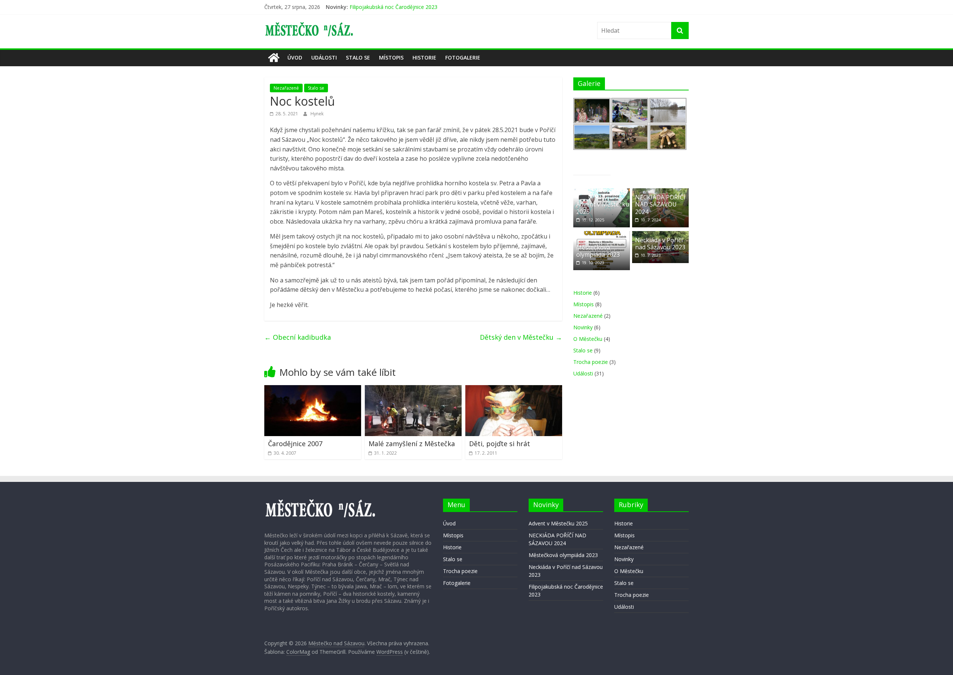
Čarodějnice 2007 (295, 443)
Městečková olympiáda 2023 (598, 251)
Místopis (391, 57)
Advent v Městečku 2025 (602, 207)
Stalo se (358, 57)
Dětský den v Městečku (521, 337)
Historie (424, 57)
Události (324, 57)
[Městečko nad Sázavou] (273, 58)
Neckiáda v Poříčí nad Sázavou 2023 (393, 3)
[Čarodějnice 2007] (312, 390)
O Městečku (587, 338)
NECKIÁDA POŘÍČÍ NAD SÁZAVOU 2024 (660, 204)
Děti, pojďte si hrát (499, 443)
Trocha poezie (590, 361)
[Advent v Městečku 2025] (601, 192)
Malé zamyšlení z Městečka (412, 443)
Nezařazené (286, 88)
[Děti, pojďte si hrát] (513, 390)
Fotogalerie (462, 57)
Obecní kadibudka (297, 337)
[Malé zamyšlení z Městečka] (413, 390)
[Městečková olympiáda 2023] (601, 235)
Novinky (583, 327)
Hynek (316, 114)
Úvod (294, 57)
